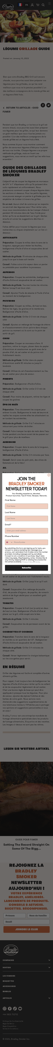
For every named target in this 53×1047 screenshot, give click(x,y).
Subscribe (26, 568)
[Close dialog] (49, 475)
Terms (37, 562)
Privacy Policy (27, 562)
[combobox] (9, 542)
